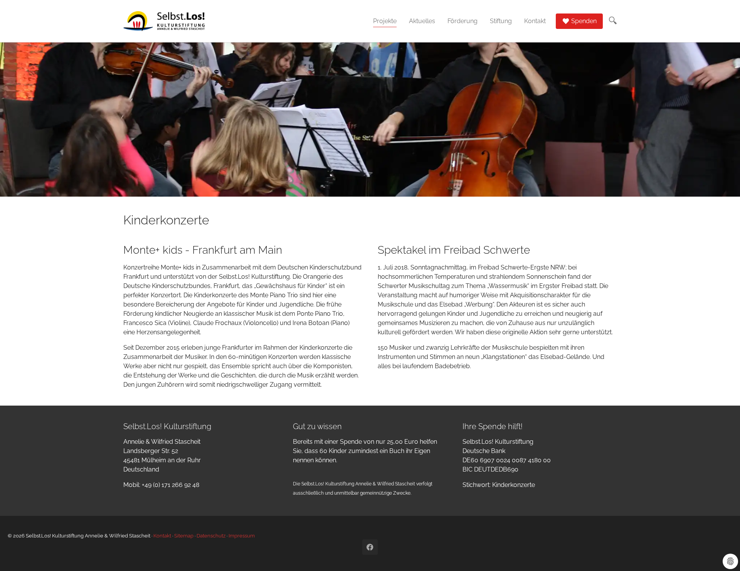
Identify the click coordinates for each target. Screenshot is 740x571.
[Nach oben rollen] (723, 554)
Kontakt (162, 536)
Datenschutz (211, 536)
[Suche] (613, 20)
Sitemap (183, 536)
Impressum (242, 536)
